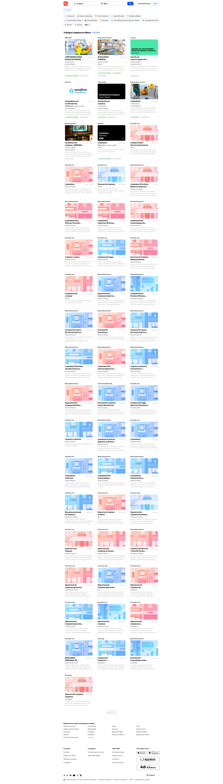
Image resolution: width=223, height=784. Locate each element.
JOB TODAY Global (94, 755)
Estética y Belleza (135, 16)
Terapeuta (91, 734)
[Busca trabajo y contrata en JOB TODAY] (66, 3)
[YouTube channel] (74, 775)
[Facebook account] (70, 775)
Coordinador (92, 726)
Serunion (133, 37)
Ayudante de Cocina (151, 20)
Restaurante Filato (70, 123)
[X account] (77, 775)
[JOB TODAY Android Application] (153, 752)
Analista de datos (141, 732)
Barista (69, 24)
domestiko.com (135, 123)
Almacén (105, 20)
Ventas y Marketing (86, 16)
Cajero (114, 726)
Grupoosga (101, 638)
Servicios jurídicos (118, 734)
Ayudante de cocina (142, 734)
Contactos (115, 759)
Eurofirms (68, 82)
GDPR (130, 779)
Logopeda (67, 732)
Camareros (70, 16)
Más (86, 24)
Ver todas (91, 737)
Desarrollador (92, 729)
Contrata (66, 752)
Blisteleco (100, 123)
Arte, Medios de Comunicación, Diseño (126, 20)
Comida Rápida (92, 20)
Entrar (155, 3)
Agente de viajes (117, 732)
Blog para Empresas (70, 759)
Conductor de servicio (71, 737)
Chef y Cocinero (103, 16)
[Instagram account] (67, 775)
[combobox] (87, 3)
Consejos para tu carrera (96, 752)
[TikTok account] (64, 775)
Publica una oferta (70, 755)
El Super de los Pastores (105, 37)
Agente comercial (69, 726)
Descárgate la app (118, 752)
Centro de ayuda (117, 762)
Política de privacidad (105, 779)
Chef (137, 726)
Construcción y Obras (74, 20)
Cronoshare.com (103, 493)
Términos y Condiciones (120, 779)
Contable (91, 732)
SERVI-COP (68, 37)
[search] (130, 3)
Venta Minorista (119, 16)
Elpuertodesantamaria (137, 165)
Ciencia (79, 24)
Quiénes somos (117, 755)
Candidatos (67, 762)
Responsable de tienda (71, 729)
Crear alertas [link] (96, 32)
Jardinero (115, 729)
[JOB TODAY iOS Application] (142, 752)
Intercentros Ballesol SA (105, 383)
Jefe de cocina (141, 729)
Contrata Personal (144, 3)
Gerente (66, 734)
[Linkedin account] (80, 775)
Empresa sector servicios (137, 82)
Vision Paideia (102, 82)
